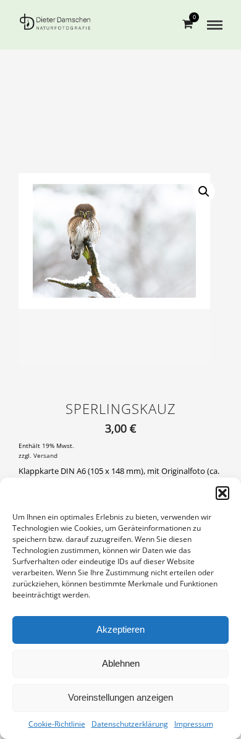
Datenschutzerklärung (129, 724)
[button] (222, 493)
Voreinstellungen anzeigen (120, 697)
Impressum (193, 724)
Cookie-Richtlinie (56, 724)
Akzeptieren (120, 629)
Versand (45, 456)
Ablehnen (121, 663)
